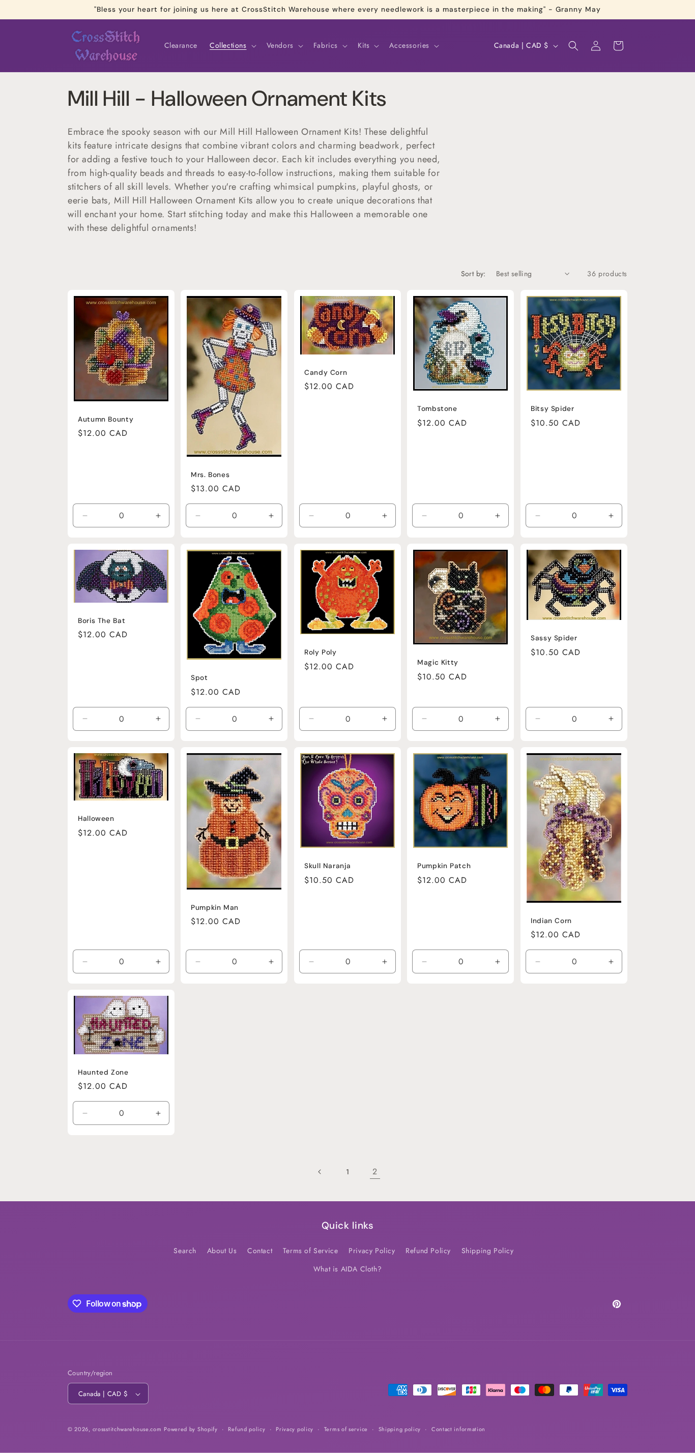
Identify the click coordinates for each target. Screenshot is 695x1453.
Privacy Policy (372, 1251)
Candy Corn (325, 372)
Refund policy (246, 1429)
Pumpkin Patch (444, 866)
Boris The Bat (101, 620)
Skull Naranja (327, 866)
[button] (232, 45)
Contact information (458, 1429)
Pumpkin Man (215, 907)
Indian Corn (551, 920)
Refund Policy (428, 1251)
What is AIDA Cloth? (347, 1269)
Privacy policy (294, 1429)
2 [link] (375, 1171)
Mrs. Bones (210, 474)
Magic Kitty (437, 663)
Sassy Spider (554, 638)
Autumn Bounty (105, 419)
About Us (222, 1251)
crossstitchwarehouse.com (127, 1430)
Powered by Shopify (191, 1430)
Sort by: (473, 274)
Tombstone (437, 408)
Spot (199, 677)
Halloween (96, 818)
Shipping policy (400, 1429)
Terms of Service (310, 1251)
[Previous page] (320, 1172)
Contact (259, 1251)
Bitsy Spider (552, 408)
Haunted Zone (103, 1072)
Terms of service (346, 1429)
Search (184, 1251)
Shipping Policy (487, 1251)
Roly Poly (320, 652)
